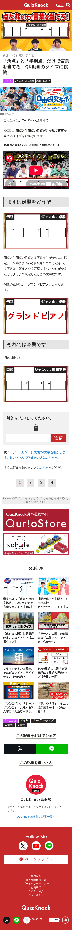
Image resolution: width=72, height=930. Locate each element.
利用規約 (36, 876)
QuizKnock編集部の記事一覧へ (36, 816)
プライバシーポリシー (36, 883)
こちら (44, 467)
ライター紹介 (36, 891)
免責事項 (36, 887)
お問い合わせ (36, 895)
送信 (58, 437)
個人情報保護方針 (36, 879)
